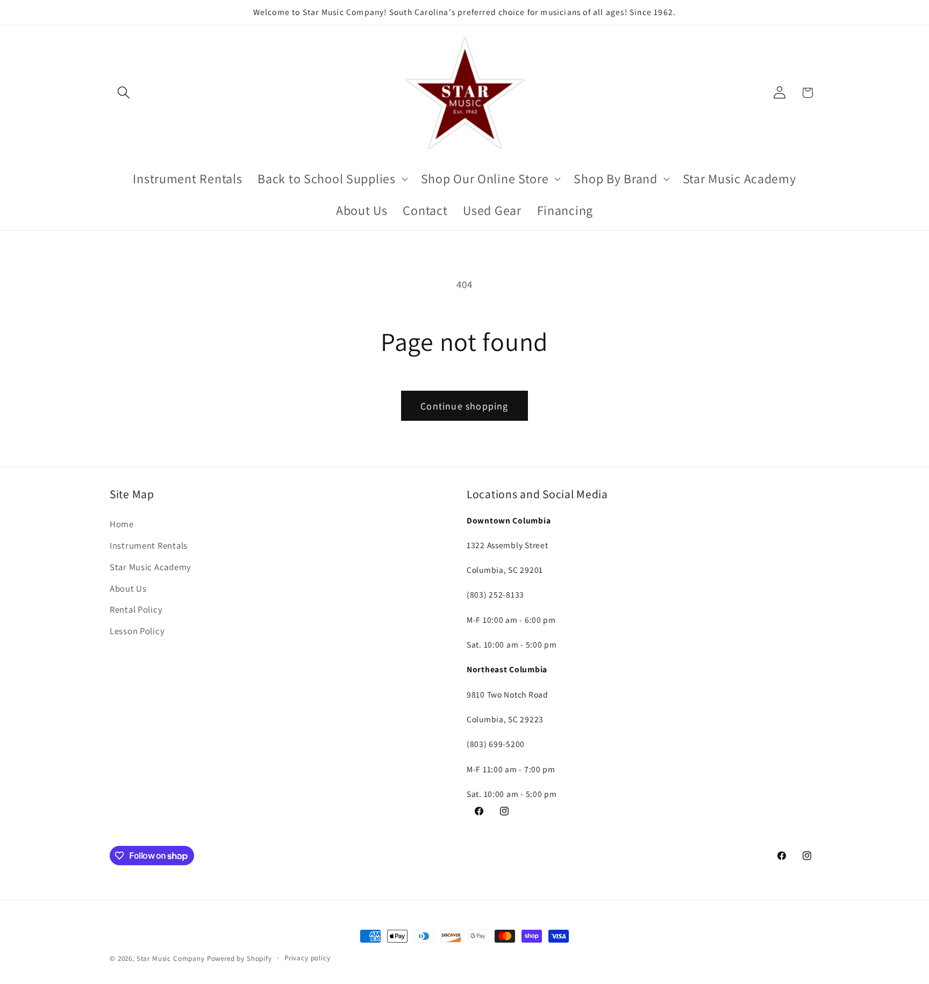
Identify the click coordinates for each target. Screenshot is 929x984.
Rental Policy (136, 609)
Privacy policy (307, 958)
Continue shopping (464, 406)
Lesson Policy (137, 631)
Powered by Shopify (239, 958)
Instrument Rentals (149, 545)
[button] (124, 92)
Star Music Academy (150, 566)
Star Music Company (171, 958)
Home (122, 523)
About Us (128, 588)
